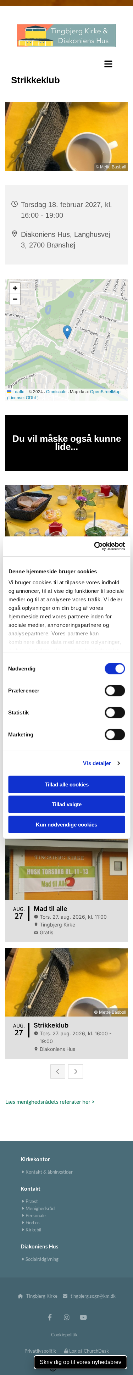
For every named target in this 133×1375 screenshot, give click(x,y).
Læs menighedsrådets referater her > (50, 1101)
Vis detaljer (97, 763)
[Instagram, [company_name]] (66, 1317)
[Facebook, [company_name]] (50, 1317)
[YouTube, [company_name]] (83, 1317)
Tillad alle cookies (67, 784)
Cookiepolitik (64, 1334)
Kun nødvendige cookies (66, 824)
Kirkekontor (35, 1159)
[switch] (115, 690)
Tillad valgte (67, 804)
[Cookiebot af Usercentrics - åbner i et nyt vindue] (95, 546)
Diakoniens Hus (40, 1246)
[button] (66, 63)
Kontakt (30, 1188)
